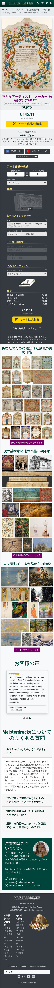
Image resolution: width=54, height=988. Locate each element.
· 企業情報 (8, 931)
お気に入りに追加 (39, 151)
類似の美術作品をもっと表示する (27, 442)
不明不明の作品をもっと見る (27, 555)
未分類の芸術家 (33, 10)
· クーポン (20, 947)
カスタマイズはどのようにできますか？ (26, 751)
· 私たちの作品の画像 (20, 940)
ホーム (5, 10)
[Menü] (3, 3)
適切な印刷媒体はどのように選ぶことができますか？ (26, 812)
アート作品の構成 (29, 123)
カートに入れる (28, 319)
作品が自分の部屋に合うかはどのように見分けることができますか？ (26, 800)
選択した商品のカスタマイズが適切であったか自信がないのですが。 (26, 825)
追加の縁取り (12, 179)
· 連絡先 (7, 928)
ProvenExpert (21, 707)
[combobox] (27, 183)
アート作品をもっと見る (27, 650)
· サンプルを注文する (20, 953)
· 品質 (18, 934)
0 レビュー (32, 157)
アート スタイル (17, 10)
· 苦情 (6, 953)
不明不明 (46, 10)
